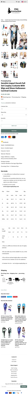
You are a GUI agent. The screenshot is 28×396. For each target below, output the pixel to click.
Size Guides (14, 361)
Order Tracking (14, 368)
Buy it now (14, 130)
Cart (19, 2)
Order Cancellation (14, 369)
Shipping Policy (14, 375)
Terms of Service (14, 377)
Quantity (3, 118)
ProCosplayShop (17, 390)
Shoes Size (3, 112)
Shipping (3, 103)
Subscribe (23, 386)
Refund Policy (14, 371)
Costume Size (4, 106)
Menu (4, 1)
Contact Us (14, 359)
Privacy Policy (14, 373)
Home (2, 20)
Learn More (4, 290)
